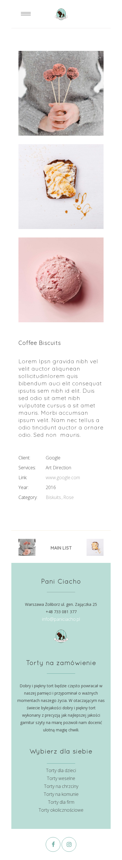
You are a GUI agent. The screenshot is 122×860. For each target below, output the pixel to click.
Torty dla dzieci (61, 770)
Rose (68, 497)
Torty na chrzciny (61, 786)
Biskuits (53, 497)
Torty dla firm (61, 802)
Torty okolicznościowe (61, 810)
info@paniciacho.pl (61, 619)
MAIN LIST (61, 548)
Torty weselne (61, 778)
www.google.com (63, 477)
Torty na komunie (61, 794)
